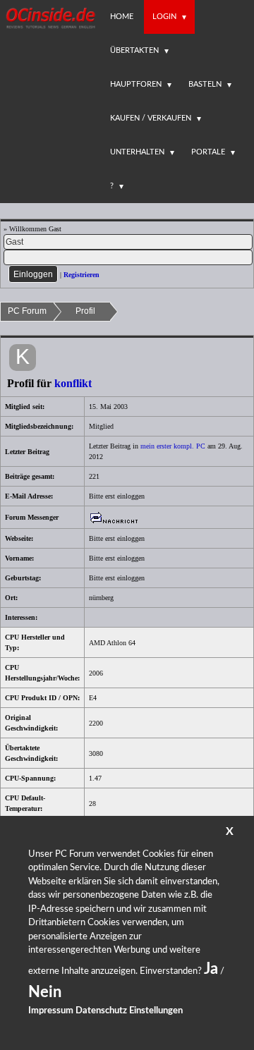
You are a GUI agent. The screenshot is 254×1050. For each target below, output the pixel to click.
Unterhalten (137, 152)
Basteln (205, 84)
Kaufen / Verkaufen (150, 118)
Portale (208, 152)
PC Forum (27, 311)
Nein (44, 992)
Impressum (50, 1010)
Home (121, 16)
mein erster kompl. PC (172, 446)
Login (164, 16)
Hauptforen (136, 84)
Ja (211, 969)
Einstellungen (156, 1010)
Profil (85, 311)
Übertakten (134, 50)
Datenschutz (101, 1010)
